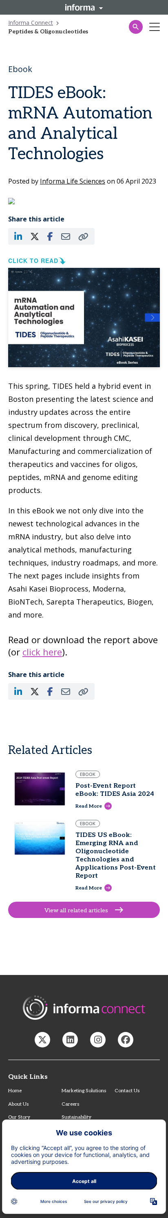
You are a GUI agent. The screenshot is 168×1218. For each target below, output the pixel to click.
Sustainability (76, 1117)
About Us (18, 1104)
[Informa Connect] (70, 1039)
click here (42, 652)
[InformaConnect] (42, 1039)
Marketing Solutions (84, 1091)
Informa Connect (30, 22)
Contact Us (127, 1091)
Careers (70, 1104)
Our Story (19, 1117)
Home (15, 1091)
